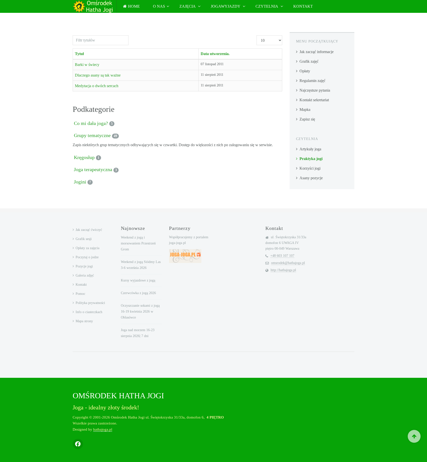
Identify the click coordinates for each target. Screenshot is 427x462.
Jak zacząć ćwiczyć (89, 230)
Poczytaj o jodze (87, 257)
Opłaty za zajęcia (87, 248)
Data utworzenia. (215, 54)
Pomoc (80, 294)
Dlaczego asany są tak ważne (98, 75)
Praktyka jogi (310, 159)
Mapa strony (84, 321)
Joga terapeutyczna (93, 169)
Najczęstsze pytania (314, 90)
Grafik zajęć (309, 61)
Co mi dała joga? (91, 123)
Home (134, 6)
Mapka (304, 109)
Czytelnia (267, 6)
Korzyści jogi (309, 168)
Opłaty (304, 71)
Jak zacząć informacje (316, 52)
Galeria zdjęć (85, 275)
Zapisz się (307, 119)
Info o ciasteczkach (89, 312)
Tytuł (79, 54)
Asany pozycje (311, 178)
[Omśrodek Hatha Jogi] (93, 6)
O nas (159, 6)
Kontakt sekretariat (314, 100)
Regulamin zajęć (312, 81)
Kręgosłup (84, 157)
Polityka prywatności (90, 303)
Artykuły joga (310, 149)
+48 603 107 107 (282, 256)
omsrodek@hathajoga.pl (288, 263)
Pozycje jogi (84, 266)
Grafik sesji (84, 239)
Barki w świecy (87, 64)
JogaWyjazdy (226, 6)
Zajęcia (187, 6)
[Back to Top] (414, 436)
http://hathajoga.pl (283, 270)
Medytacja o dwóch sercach (96, 86)
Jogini (80, 181)
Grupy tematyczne (92, 135)
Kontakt (303, 6)
